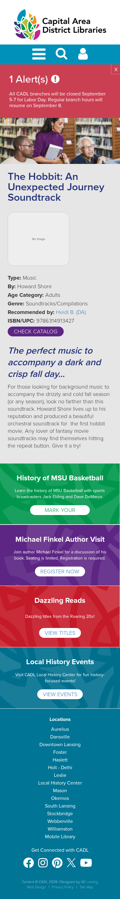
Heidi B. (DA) (71, 312)
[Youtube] (86, 859)
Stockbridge (60, 814)
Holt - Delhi (60, 768)
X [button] (116, 70)
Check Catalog (36, 331)
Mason (60, 791)
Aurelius (60, 729)
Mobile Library (60, 837)
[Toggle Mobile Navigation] (40, 54)
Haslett (60, 760)
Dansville (60, 737)
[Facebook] (28, 859)
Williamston (60, 829)
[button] (61, 56)
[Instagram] (43, 859)
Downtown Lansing (60, 745)
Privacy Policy (63, 887)
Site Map (86, 887)
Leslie (60, 775)
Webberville (60, 821)
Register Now (59, 571)
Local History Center (60, 783)
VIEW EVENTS (60, 694)
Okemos (60, 798)
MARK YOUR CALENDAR (60, 511)
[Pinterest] (57, 859)
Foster (60, 752)
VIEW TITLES (60, 633)
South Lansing (60, 806)
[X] (71, 859)
